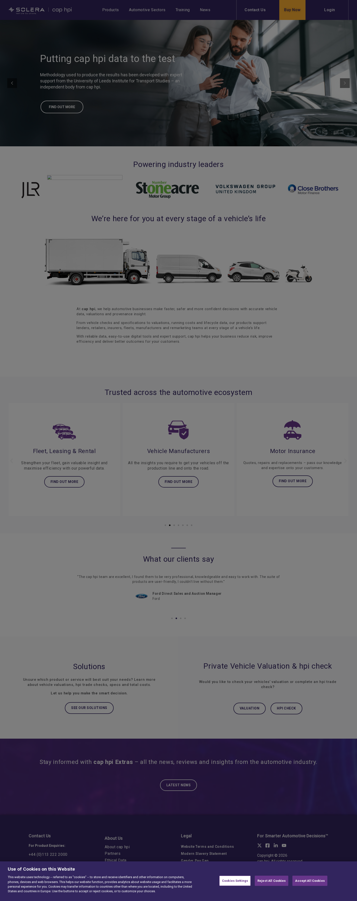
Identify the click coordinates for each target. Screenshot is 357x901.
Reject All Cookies (271, 881)
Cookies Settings (235, 881)
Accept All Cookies (309, 881)
